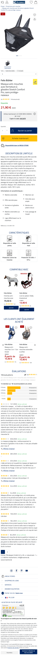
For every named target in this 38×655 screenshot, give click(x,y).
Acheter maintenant (20, 138)
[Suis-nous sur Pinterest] (21, 571)
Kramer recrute (12, 593)
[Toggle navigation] (2, 2)
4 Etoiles (3, 390)
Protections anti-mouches (13, 6)
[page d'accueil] (19, 2)
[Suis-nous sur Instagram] (11, 571)
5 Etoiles (3, 387)
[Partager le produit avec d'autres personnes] (34, 19)
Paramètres (9, 653)
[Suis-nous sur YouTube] (27, 571)
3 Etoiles (3, 393)
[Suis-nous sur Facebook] (16, 571)
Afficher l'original (9, 448)
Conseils (21, 71)
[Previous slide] (2, 64)
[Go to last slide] (3, 345)
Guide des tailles (10, 71)
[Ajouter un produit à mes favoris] (34, 15)
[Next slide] (35, 64)
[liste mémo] (31, 2)
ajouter (11, 308)
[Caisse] (35, 2)
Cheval (2, 6)
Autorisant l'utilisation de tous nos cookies (28, 652)
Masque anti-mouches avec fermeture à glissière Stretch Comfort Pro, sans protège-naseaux (17, 9)
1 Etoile (3, 399)
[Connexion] (6, 2)
